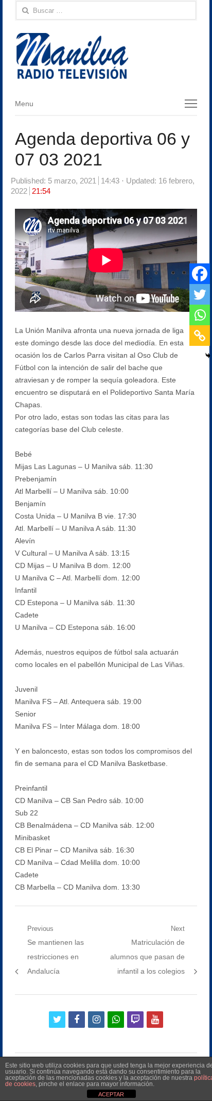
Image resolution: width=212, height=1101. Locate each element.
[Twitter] (199, 294)
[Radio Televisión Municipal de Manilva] (106, 56)
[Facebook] (199, 273)
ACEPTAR (111, 1094)
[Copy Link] (199, 335)
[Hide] (208, 356)
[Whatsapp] (199, 315)
